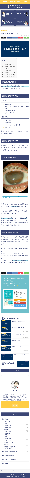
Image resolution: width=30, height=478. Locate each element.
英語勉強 (15, 463)
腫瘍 (16, 436)
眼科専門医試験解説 (15, 455)
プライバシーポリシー (12, 474)
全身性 (8, 68)
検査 (16, 423)
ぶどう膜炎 (16, 431)
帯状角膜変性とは (8, 64)
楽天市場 (18, 302)
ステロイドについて (16, 440)
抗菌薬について (16, 442)
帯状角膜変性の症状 (9, 72)
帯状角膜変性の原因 (9, 66)
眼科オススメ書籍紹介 (15, 459)
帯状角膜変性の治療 (9, 76)
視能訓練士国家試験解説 (15, 451)
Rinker (21, 297)
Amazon (18, 300)
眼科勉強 (15, 419)
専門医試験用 (16, 448)
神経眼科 (16, 429)
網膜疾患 (16, 433)
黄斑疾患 (16, 435)
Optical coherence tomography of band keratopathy (15, 196)
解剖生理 (16, 421)
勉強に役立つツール (16, 446)
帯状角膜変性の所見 (9, 74)
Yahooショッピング (21, 306)
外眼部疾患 (16, 425)
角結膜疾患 (4, 30)
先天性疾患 (16, 438)
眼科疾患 (8, 70)
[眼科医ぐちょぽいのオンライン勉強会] (15, 7)
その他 (16, 444)
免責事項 (20, 474)
